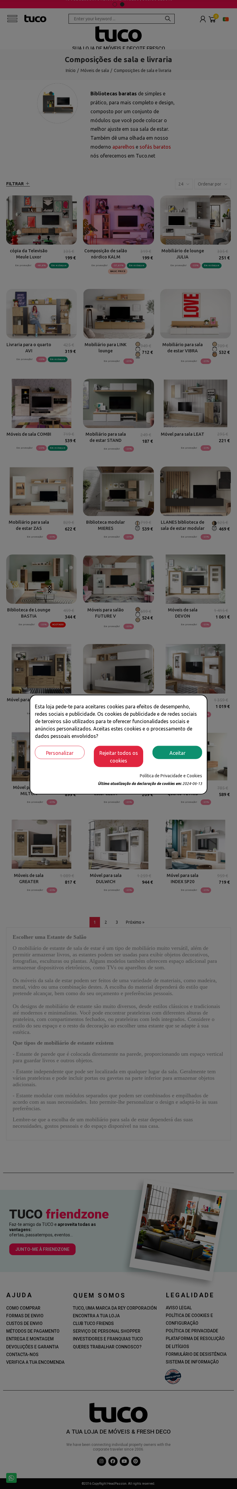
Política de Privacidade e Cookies (171, 775)
